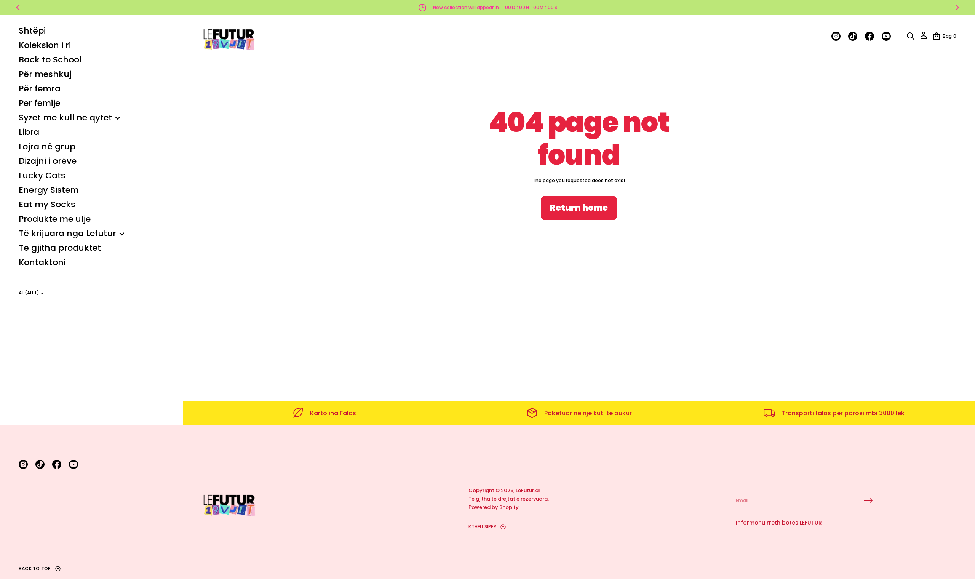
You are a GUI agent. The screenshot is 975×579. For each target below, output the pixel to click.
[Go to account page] (923, 38)
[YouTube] (73, 464)
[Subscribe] (868, 500)
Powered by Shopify (493, 507)
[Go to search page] (910, 36)
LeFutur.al (528, 490)
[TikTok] (40, 464)
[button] (910, 36)
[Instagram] (23, 464)
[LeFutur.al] (228, 36)
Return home (579, 208)
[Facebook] (56, 464)
